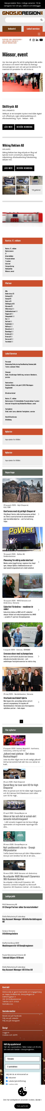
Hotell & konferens (11, 417)
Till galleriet (36, 190)
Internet (7, 264)
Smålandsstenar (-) (11, 311)
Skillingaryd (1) (9, 304)
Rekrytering (16, 364)
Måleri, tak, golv (16, 385)
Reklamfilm (8, 269)
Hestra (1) (8, 301)
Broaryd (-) (8, 337)
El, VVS (23, 385)
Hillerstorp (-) (9, 309)
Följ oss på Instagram (11, 1020)
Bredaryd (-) (9, 334)
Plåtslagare (29, 385)
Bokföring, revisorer (23, 375)
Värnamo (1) (8, 306)
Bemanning (8, 364)
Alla (6, 291)
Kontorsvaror (9, 251)
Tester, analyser (10, 367)
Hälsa (17, 367)
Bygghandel (8, 388)
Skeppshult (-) (9, 316)
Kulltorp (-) (8, 326)
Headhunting (24, 364)
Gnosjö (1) (8, 299)
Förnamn (10, 1059)
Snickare (8, 385)
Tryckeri (8, 261)
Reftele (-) (8, 321)
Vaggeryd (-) (9, 314)
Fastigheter (9, 409)
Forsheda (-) (9, 342)
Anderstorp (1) (9, 294)
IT (5, 254)
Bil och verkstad (10, 393)
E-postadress (12, 1067)
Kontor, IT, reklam (10, 249)
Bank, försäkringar (11, 375)
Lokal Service (6, 41)
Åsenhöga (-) (9, 332)
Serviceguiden (17, 39)
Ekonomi (7, 372)
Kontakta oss (7, 1004)
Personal (8, 362)
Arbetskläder (9, 256)
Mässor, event (12, 43)
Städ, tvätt (8, 412)
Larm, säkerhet (17, 412)
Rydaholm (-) (9, 324)
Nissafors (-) (9, 329)
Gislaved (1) (8, 296)
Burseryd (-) (9, 339)
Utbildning (8, 420)
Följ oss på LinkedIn (10, 1018)
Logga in (5, 1032)
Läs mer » (39, 1100)
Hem (10, 39)
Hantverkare (9, 383)
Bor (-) (7, 319)
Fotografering (9, 266)
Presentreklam (10, 259)
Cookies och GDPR (9, 1035)
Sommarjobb (32, 364)
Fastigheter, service (28, 412)
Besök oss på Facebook (11, 1016)
